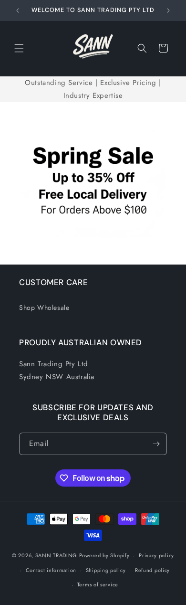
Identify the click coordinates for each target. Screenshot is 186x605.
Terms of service (97, 584)
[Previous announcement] (17, 10)
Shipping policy (106, 570)
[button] (19, 48)
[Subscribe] (155, 444)
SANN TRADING (56, 555)
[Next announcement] (168, 10)
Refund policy (152, 570)
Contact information (51, 570)
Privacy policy (156, 555)
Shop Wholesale (44, 307)
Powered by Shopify (104, 555)
